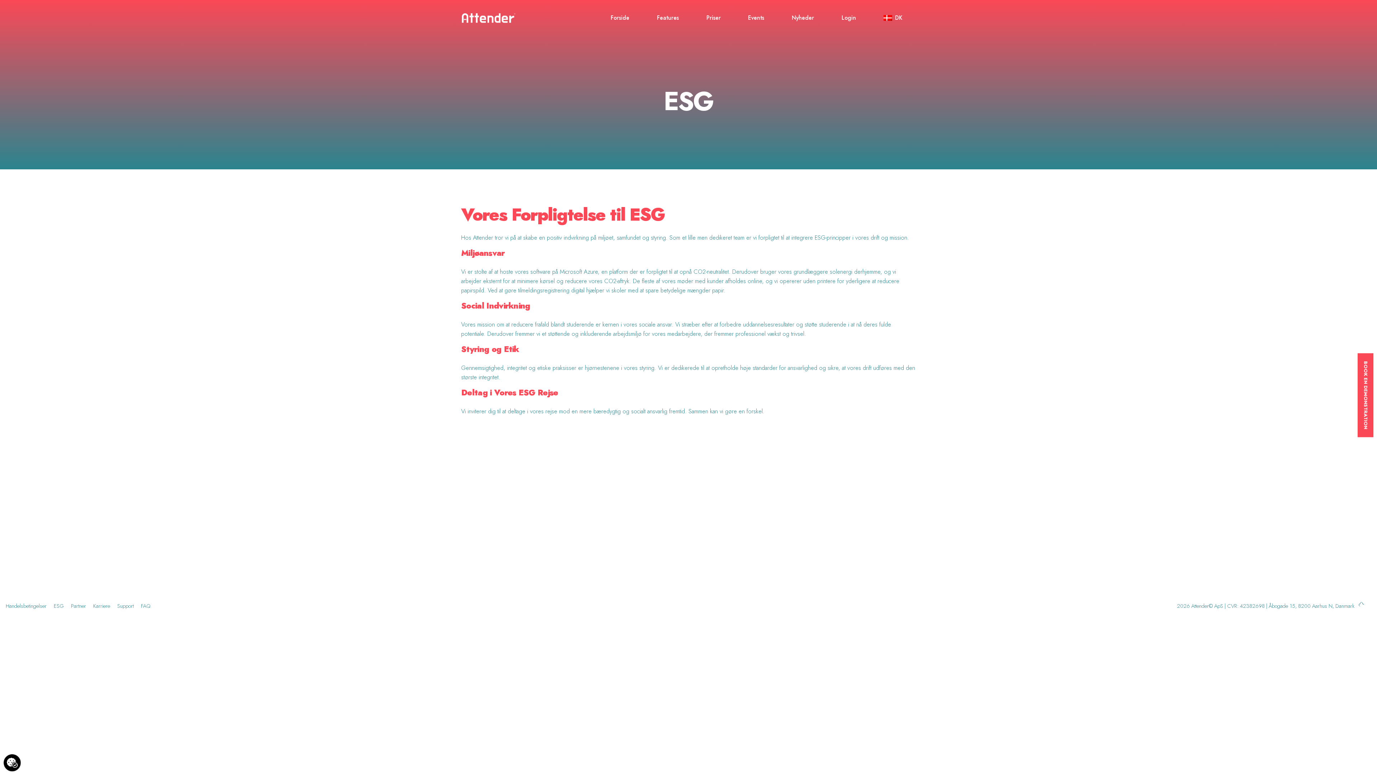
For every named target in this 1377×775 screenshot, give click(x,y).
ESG (59, 606)
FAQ (146, 606)
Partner (78, 606)
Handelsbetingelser (26, 606)
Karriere (101, 606)
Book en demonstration (1365, 395)
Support (125, 606)
